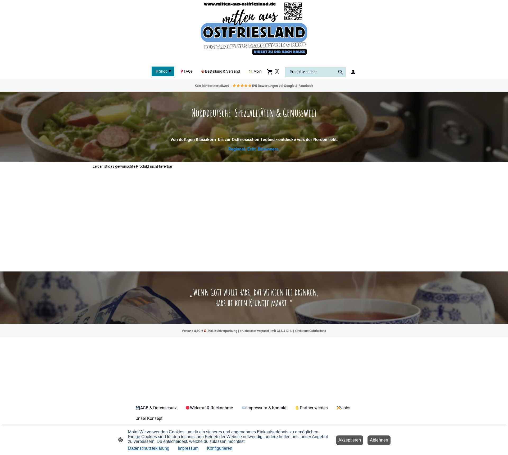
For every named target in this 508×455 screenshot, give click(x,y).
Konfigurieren (219, 448)
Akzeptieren (349, 440)
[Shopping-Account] (353, 72)
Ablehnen (379, 440)
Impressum (188, 448)
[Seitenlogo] (254, 32)
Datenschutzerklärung (148, 448)
